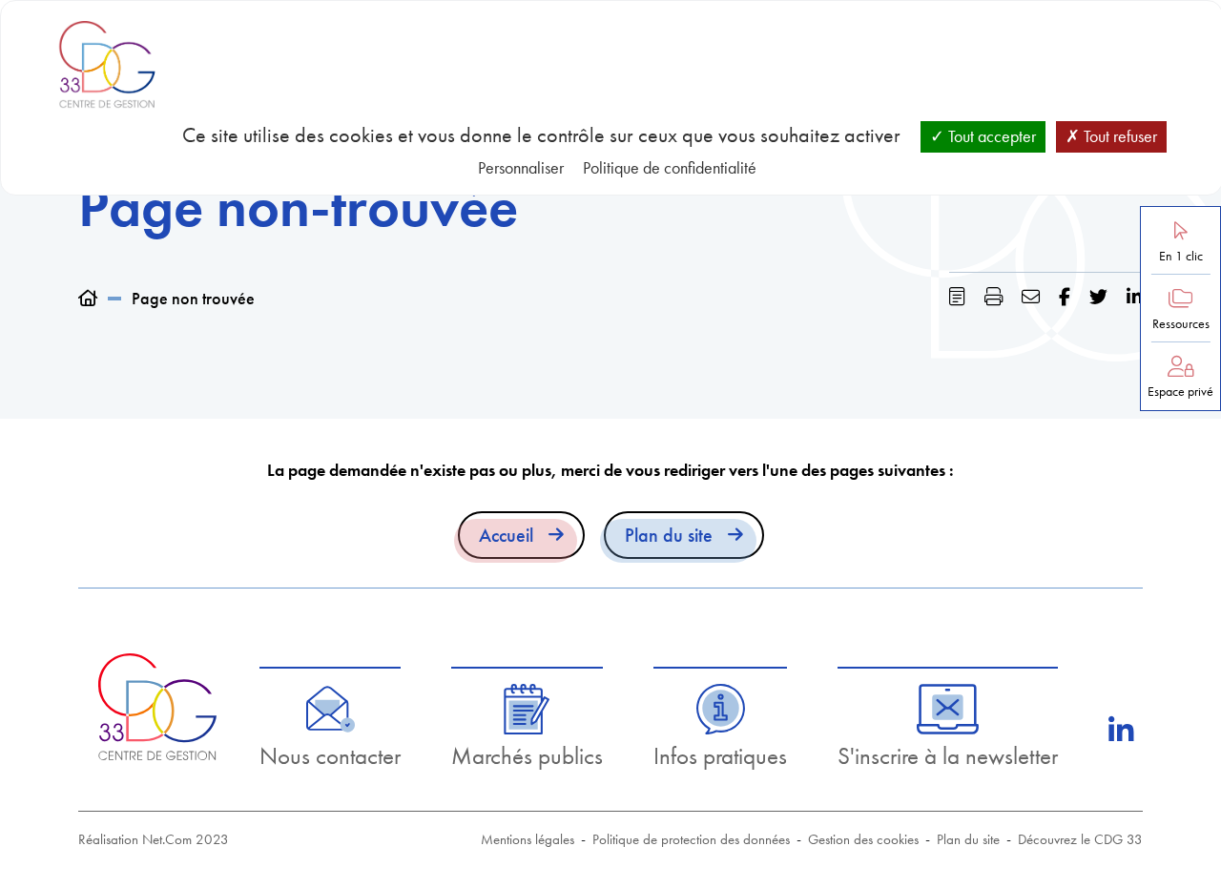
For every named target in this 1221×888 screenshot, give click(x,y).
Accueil (506, 535)
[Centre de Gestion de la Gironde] (157, 706)
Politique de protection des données (691, 839)
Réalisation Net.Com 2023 (153, 839)
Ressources (1181, 324)
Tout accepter (990, 136)
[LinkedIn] (1120, 730)
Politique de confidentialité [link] (669, 167)
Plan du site (669, 535)
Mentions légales (527, 839)
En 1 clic (1181, 256)
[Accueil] (87, 298)
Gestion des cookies (863, 839)
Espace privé (1180, 391)
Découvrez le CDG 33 (1080, 839)
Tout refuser (1118, 136)
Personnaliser (521, 167)
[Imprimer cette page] (993, 297)
